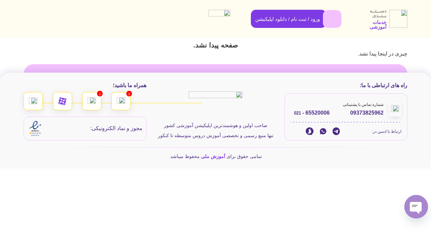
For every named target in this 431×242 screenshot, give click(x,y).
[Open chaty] (416, 206)
